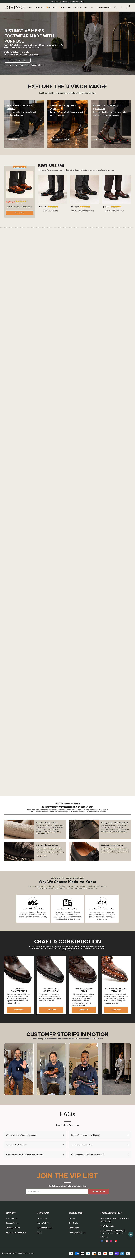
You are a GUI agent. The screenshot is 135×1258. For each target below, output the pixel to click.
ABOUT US (89, 7)
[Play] (19, 1069)
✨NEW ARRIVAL (65, 7)
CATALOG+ (39, 7)
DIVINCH (15, 7)
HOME (30, 7)
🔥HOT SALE (51, 7)
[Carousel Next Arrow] (128, 195)
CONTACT (78, 7)
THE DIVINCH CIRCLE (104, 7)
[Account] (121, 7)
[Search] (115, 7)
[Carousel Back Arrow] (41, 195)
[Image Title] (102, 1241)
